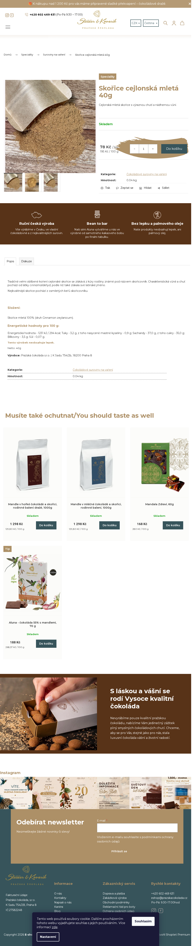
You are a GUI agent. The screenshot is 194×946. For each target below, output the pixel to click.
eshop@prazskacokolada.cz (169, 898)
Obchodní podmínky (116, 902)
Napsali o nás (62, 902)
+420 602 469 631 (162, 893)
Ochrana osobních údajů (118, 911)
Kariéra (58, 907)
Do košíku (174, 149)
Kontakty (60, 898)
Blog (57, 911)
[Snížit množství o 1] (134, 148)
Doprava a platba (114, 893)
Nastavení (48, 937)
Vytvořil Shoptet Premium (172, 934)
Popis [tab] (10, 261)
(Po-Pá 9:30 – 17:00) (56, 14)
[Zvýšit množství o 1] (152, 148)
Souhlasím (143, 921)
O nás (58, 893)
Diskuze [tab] (26, 261)
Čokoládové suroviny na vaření (147, 174)
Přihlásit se (119, 851)
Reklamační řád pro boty (119, 907)
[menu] (6, 25)
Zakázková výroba (115, 898)
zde (55, 927)
